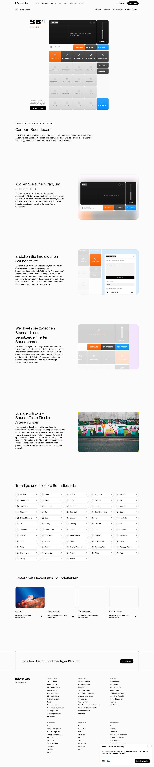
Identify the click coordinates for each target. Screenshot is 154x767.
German (21, 683)
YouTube (81, 734)
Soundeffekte (52, 690)
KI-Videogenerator (54, 714)
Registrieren (133, 3)
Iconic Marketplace (54, 729)
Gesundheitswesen (85, 696)
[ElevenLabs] (21, 3)
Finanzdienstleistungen (87, 693)
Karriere (113, 729)
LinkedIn (81, 729)
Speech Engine (115, 687)
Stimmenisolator (53, 696)
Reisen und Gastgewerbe (87, 708)
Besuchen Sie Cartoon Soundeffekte (23, 616)
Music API (113, 702)
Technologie (83, 702)
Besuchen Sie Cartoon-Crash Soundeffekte (57, 616)
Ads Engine (51, 716)
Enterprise (50, 746)
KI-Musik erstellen (54, 699)
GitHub (80, 732)
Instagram (82, 743)
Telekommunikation (85, 690)
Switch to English (142, 761)
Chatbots (81, 714)
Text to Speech (52, 681)
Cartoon (49, 123)
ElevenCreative (52, 678)
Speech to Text (52, 684)
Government (82, 699)
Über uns (113, 726)
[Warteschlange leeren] (90, 22)
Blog (48, 726)
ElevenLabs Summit (117, 737)
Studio (49, 702)
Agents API (114, 684)
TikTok (80, 740)
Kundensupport (84, 711)
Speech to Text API (117, 696)
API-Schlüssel (115, 705)
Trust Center (51, 749)
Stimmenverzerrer (53, 687)
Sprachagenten (84, 681)
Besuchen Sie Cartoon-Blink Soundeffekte (88, 616)
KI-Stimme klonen (53, 693)
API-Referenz (115, 681)
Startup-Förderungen (55, 734)
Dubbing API (114, 690)
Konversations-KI (84, 684)
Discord (81, 737)
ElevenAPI (113, 678)
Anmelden (121, 3)
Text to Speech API (117, 693)
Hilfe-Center (51, 737)
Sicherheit (113, 732)
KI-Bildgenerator (53, 711)
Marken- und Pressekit (118, 734)
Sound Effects (22, 123)
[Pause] (94, 22)
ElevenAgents (82, 678)
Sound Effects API (116, 699)
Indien (49, 752)
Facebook (82, 746)
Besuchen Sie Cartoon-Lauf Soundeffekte (119, 616)
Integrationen (83, 687)
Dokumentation (52, 743)
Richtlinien (114, 740)
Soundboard (36, 123)
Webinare (50, 740)
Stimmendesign (52, 705)
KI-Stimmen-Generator (55, 708)
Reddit (80, 749)
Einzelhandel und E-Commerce (89, 705)
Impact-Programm (53, 732)
